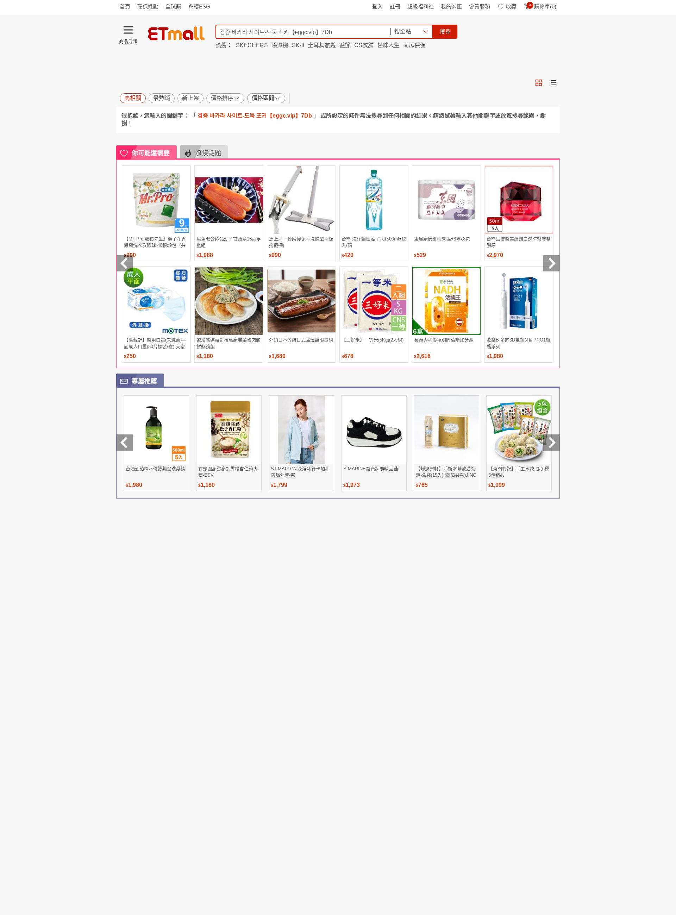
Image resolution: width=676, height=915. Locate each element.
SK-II (298, 45)
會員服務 (479, 7)
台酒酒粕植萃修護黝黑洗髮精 (155, 468)
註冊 (395, 7)
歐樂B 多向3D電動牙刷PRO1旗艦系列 (518, 343)
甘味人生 (388, 45)
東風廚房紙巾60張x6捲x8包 (442, 239)
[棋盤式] (539, 83)
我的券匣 (451, 7)
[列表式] (553, 83)
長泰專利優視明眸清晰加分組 (444, 340)
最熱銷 (161, 98)
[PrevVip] (125, 442)
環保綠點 (147, 7)
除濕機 (279, 45)
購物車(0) (542, 7)
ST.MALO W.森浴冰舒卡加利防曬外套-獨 (300, 472)
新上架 (190, 98)
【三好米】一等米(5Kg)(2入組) (372, 340)
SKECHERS (252, 45)
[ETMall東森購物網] (176, 33)
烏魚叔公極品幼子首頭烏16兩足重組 (228, 242)
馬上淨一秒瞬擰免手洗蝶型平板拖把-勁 (301, 242)
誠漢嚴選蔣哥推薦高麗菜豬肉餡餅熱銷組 (228, 343)
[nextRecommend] (551, 263)
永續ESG (199, 7)
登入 (377, 7)
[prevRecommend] (125, 263)
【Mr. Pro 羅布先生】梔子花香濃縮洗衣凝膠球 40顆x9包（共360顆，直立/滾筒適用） (155, 242)
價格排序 (222, 98)
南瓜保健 (414, 45)
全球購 (173, 7)
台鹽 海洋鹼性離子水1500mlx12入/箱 (374, 242)
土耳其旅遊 (322, 45)
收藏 (511, 7)
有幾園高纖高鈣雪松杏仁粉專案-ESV (228, 472)
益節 (345, 45)
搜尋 (445, 32)
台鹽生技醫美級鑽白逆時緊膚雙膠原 (519, 242)
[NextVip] (551, 442)
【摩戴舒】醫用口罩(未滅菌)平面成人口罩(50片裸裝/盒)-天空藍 (155, 343)
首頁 (125, 7)
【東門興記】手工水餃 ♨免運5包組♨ (518, 472)
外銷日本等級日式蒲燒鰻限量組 (301, 340)
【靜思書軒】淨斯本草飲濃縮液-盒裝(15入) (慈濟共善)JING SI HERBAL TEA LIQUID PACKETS (446, 472)
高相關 (132, 98)
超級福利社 (420, 7)
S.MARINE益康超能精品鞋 (370, 468)
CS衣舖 (364, 45)
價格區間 (263, 98)
